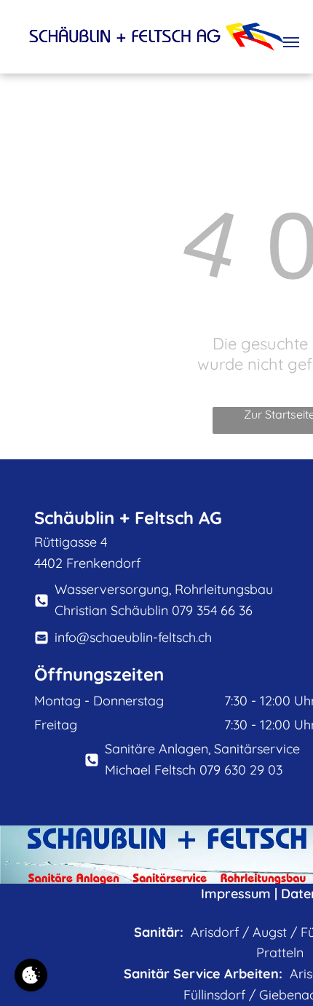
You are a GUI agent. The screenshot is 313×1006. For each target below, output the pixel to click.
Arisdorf (215, 932)
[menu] (291, 42)
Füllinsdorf (214, 994)
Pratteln (280, 952)
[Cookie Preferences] (31, 975)
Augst (270, 932)
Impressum (236, 893)
